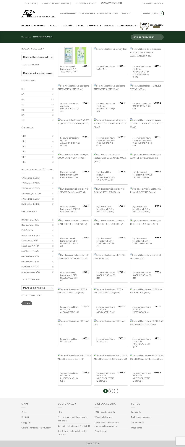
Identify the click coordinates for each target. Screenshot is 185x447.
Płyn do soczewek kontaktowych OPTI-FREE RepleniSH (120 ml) (69, 242)
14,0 (23, 136)
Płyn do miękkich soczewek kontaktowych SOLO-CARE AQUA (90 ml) (105, 176)
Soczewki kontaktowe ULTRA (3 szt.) (105, 340)
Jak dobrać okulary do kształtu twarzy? (72, 433)
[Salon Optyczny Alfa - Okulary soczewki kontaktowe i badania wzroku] (38, 14)
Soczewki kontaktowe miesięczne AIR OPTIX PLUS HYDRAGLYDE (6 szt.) (105, 142)
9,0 (22, 120)
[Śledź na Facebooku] (133, 3)
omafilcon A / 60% (30, 256)
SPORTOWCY (95, 26)
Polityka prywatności (141, 417)
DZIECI (81, 26)
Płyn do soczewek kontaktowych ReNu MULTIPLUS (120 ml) (105, 209)
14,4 (23, 157)
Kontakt (126, 13)
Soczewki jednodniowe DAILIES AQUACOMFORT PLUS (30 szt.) (70, 142)
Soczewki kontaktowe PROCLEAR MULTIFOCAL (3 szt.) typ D (69, 377)
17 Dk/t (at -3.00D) (30, 178)
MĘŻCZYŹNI (68, 26)
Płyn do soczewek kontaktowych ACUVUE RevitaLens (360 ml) (142, 174)
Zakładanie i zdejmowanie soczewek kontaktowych (107, 424)
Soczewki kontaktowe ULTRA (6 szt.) (69, 340)
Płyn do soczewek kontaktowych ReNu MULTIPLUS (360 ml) (141, 209)
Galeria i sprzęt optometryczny (36, 428)
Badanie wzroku (68, 13)
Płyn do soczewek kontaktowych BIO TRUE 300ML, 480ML (69, 69)
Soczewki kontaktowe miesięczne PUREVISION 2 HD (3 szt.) (105, 107)
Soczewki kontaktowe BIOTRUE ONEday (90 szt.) (105, 275)
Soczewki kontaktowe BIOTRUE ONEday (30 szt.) (141, 275)
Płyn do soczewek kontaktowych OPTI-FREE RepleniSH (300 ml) (105, 242)
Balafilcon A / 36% (30, 220)
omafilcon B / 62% (30, 262)
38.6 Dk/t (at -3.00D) (31, 194)
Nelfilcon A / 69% (29, 241)
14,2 (23, 146)
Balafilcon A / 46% (30, 225)
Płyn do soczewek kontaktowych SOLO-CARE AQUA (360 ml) (69, 174)
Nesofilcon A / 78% (30, 246)
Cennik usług (104, 13)
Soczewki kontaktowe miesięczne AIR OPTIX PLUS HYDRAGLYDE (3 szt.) (142, 142)
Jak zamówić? (137, 422)
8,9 (22, 115)
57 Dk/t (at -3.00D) (30, 199)
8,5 (22, 94)
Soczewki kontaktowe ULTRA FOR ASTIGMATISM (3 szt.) (105, 309)
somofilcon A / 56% (30, 272)
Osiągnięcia (26, 422)
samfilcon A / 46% (29, 267)
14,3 (23, 152)
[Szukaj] (138, 13)
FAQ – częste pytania (105, 412)
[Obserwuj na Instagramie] (136, 3)
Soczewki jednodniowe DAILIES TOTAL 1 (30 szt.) (141, 106)
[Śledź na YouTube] (139, 3)
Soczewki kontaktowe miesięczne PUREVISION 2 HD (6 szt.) (69, 107)
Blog (60, 412)
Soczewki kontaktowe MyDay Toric (105, 68)
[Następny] (116, 391)
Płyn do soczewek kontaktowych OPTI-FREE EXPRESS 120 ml (142, 240)
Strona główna (26, 37)
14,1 (23, 141)
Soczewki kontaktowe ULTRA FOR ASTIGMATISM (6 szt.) (69, 309)
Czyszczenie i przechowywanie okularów (72, 419)
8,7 (22, 105)
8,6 (22, 99)
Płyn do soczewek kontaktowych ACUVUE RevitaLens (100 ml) (70, 209)
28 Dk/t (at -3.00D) (30, 188)
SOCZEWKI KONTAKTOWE (33, 26)
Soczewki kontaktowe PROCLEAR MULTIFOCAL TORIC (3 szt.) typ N (141, 377)
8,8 (22, 110)
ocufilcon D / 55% (30, 251)
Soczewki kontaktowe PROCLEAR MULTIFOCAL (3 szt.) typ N (141, 343)
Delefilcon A (27, 230)
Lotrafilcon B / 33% (30, 235)
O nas (115, 13)
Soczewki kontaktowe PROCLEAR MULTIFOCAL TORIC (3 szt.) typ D (105, 377)
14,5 (23, 162)
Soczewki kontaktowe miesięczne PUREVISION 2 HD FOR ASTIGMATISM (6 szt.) (141, 72)
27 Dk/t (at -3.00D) (30, 183)
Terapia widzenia (86, 13)
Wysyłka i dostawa (104, 417)
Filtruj (26, 303)
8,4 (22, 89)
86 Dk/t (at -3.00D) (30, 204)
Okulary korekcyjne (127, 26)
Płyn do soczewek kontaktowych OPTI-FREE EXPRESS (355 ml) (69, 276)
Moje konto (136, 428)
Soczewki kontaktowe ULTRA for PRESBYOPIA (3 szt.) (141, 309)
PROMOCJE (109, 26)
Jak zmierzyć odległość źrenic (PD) (74, 426)
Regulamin (136, 412)
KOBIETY (54, 26)
